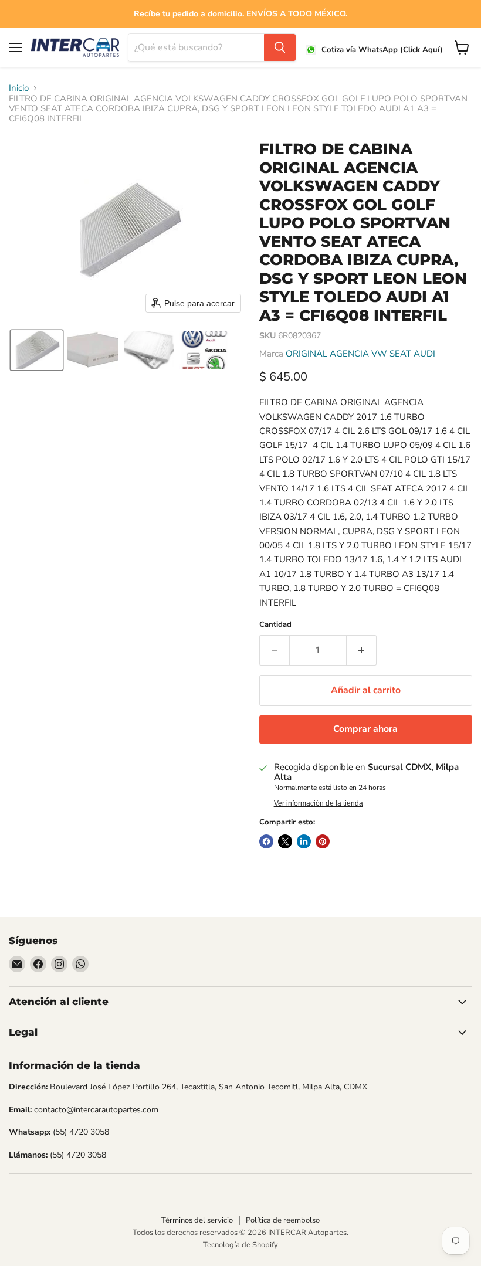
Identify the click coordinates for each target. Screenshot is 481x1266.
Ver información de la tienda (318, 803)
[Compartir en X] (285, 841)
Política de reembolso (283, 1220)
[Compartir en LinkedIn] (304, 841)
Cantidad (275, 624)
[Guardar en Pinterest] (323, 841)
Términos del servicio (197, 1220)
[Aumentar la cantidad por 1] (362, 650)
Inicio (19, 88)
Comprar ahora (365, 728)
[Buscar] (280, 47)
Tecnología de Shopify (240, 1245)
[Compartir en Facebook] (266, 841)
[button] (37, 350)
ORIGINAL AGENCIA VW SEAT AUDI (360, 353)
